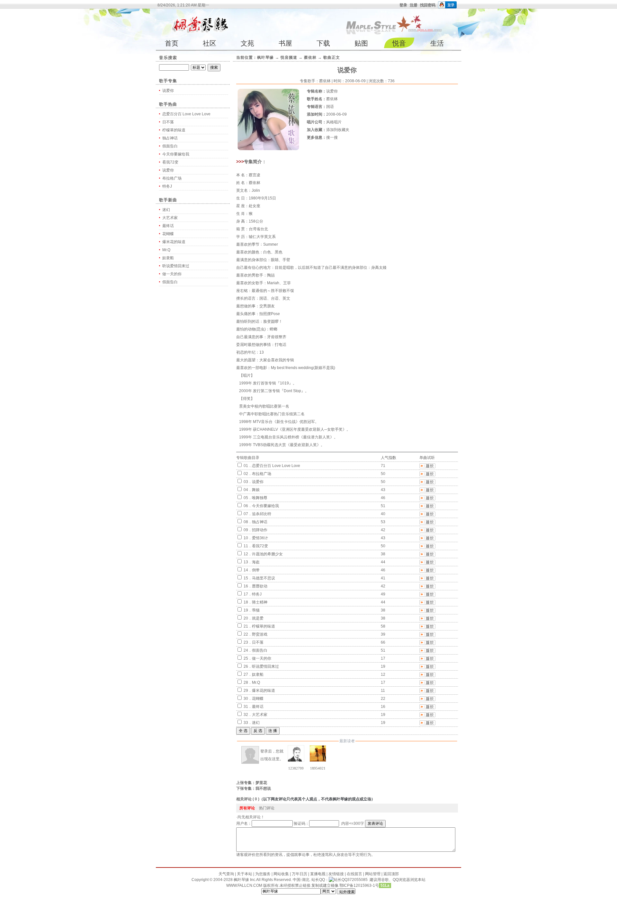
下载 (323, 43)
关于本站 (244, 874)
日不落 (168, 122)
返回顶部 (391, 874)
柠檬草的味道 (173, 130)
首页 (171, 43)
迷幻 (166, 209)
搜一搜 (332, 137)
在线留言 (354, 874)
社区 (209, 43)
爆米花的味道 (173, 242)
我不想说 (263, 788)
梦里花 (261, 782)
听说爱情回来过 (175, 266)
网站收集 (281, 874)
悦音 (399, 43)
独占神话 (170, 138)
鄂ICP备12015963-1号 (359, 885)
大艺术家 (170, 218)
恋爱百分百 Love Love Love (186, 114)
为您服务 (263, 874)
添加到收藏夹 (337, 130)
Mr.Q (166, 250)
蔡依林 (310, 57)
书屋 (285, 43)
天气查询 (226, 874)
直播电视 (318, 874)
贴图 (361, 43)
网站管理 (372, 874)
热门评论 (266, 808)
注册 (413, 5)
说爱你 (168, 90)
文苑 (247, 43)
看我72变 (170, 162)
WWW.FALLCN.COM (244, 885)
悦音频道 (289, 57)
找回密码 (427, 5)
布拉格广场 (172, 178)
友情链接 (336, 874)
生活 (437, 43)
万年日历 (299, 874)
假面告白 (170, 146)
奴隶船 (168, 258)
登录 (403, 5)
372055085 (357, 879)
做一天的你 (172, 274)
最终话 (168, 226)
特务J (167, 186)
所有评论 (247, 808)
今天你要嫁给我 (175, 154)
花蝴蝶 (168, 234)
